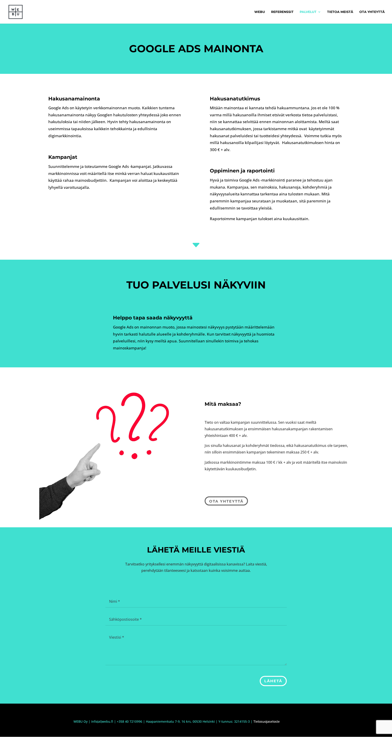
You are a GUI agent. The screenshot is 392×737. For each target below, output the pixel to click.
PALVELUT (308, 12)
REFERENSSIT (282, 12)
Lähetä (273, 681)
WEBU (259, 12)
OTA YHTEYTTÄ (372, 12)
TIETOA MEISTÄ (340, 12)
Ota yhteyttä (226, 501)
